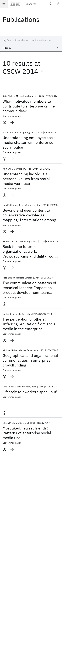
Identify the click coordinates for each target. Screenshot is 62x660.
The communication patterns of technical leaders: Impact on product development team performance (29, 287)
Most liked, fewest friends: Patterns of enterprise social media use (27, 433)
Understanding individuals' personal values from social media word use (26, 178)
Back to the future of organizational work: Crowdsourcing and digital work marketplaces (30, 251)
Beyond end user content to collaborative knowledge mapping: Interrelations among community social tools (29, 215)
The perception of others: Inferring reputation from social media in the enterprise (30, 324)
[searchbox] (31, 40)
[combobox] (31, 48)
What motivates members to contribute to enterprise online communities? (29, 106)
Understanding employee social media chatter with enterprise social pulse (30, 142)
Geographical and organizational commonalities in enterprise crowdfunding (30, 360)
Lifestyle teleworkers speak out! (30, 391)
